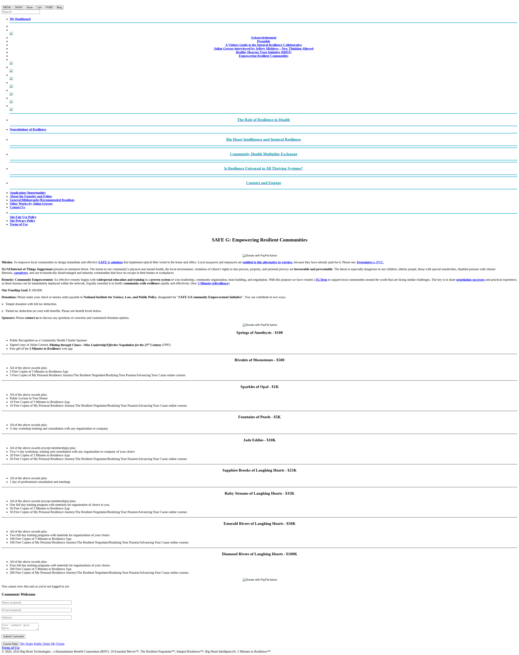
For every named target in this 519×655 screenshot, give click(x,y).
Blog (59, 7)
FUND (49, 7)
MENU (7, 7)
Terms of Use (11, 648)
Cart (39, 7)
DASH (18, 7)
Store (29, 7)
